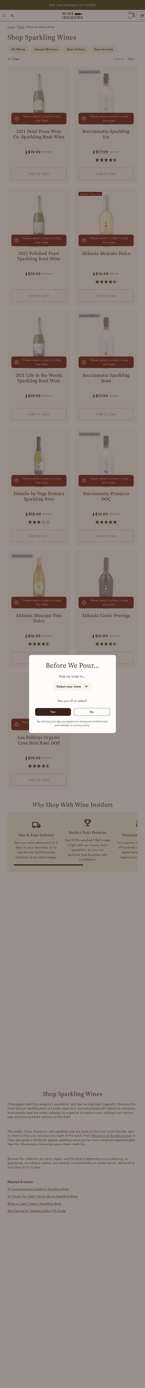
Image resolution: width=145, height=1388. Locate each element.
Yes (53, 712)
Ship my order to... (72, 676)
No (92, 712)
